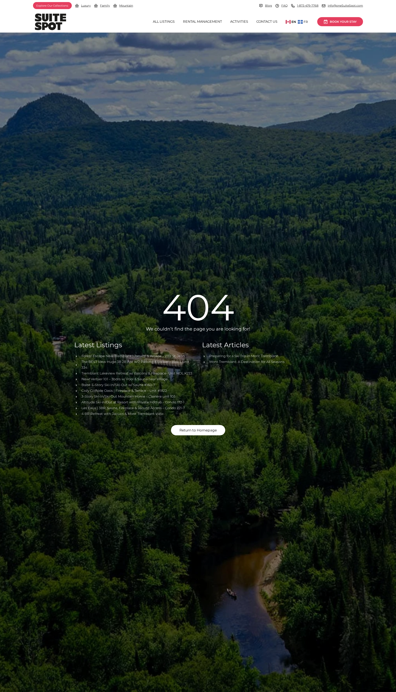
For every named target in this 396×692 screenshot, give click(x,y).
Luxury (86, 5)
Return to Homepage (198, 430)
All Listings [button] (164, 22)
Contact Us (266, 22)
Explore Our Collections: (52, 5)
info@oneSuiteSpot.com (345, 5)
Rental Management (202, 22)
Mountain (126, 5)
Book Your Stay (343, 22)
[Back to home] (50, 21)
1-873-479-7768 (307, 5)
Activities (239, 22)
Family (105, 5)
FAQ (284, 5)
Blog (268, 5)
